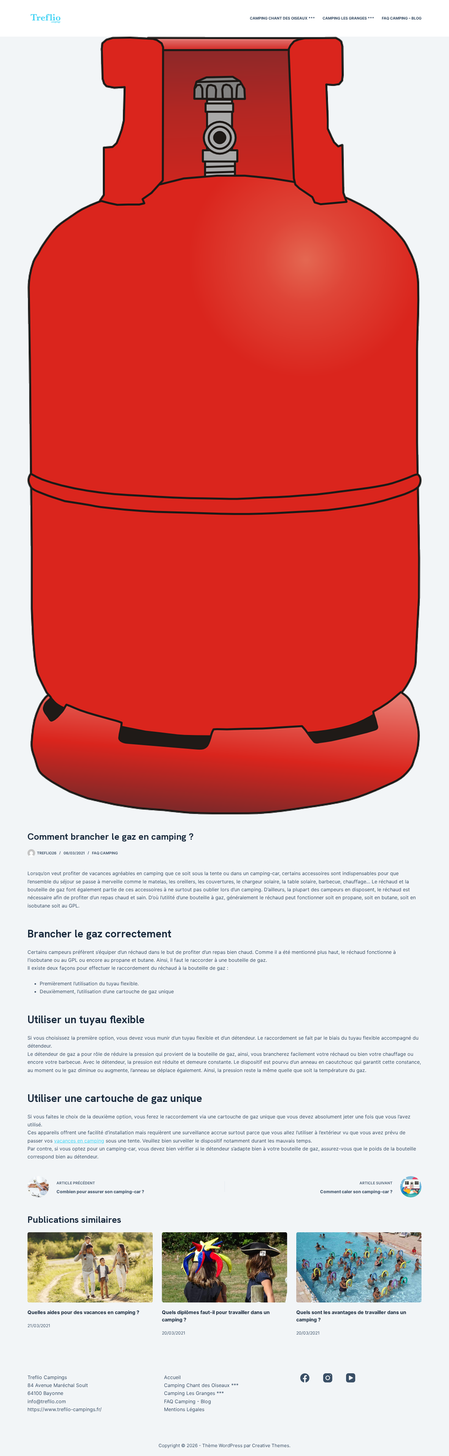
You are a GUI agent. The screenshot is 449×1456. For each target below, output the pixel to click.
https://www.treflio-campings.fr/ (64, 1409)
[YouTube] (350, 1377)
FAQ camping (105, 853)
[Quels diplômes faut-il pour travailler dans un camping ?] (224, 1267)
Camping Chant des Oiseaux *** (282, 18)
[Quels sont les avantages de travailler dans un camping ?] (359, 1267)
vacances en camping (79, 1141)
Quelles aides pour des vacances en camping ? (83, 1312)
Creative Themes (270, 1445)
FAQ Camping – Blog (402, 18)
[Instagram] (327, 1377)
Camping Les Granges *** (348, 18)
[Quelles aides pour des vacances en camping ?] (90, 1267)
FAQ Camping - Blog (187, 1401)
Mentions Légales (184, 1409)
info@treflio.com (46, 1401)
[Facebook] (304, 1377)
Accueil (172, 1377)
